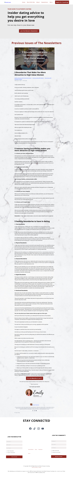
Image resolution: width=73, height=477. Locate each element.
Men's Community (56, 450)
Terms (40, 467)
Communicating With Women (38, 78)
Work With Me (31, 2)
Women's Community (56, 452)
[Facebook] (32, 410)
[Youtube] (36, 410)
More (51, 2)
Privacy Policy (35, 467)
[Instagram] (34, 410)
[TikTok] (34, 429)
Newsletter (40, 449)
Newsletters (44, 2)
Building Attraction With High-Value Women (23, 78)
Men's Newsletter (10, 450)
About (38, 2)
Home (23, 2)
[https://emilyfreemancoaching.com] (7, 2)
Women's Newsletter (11, 452)
